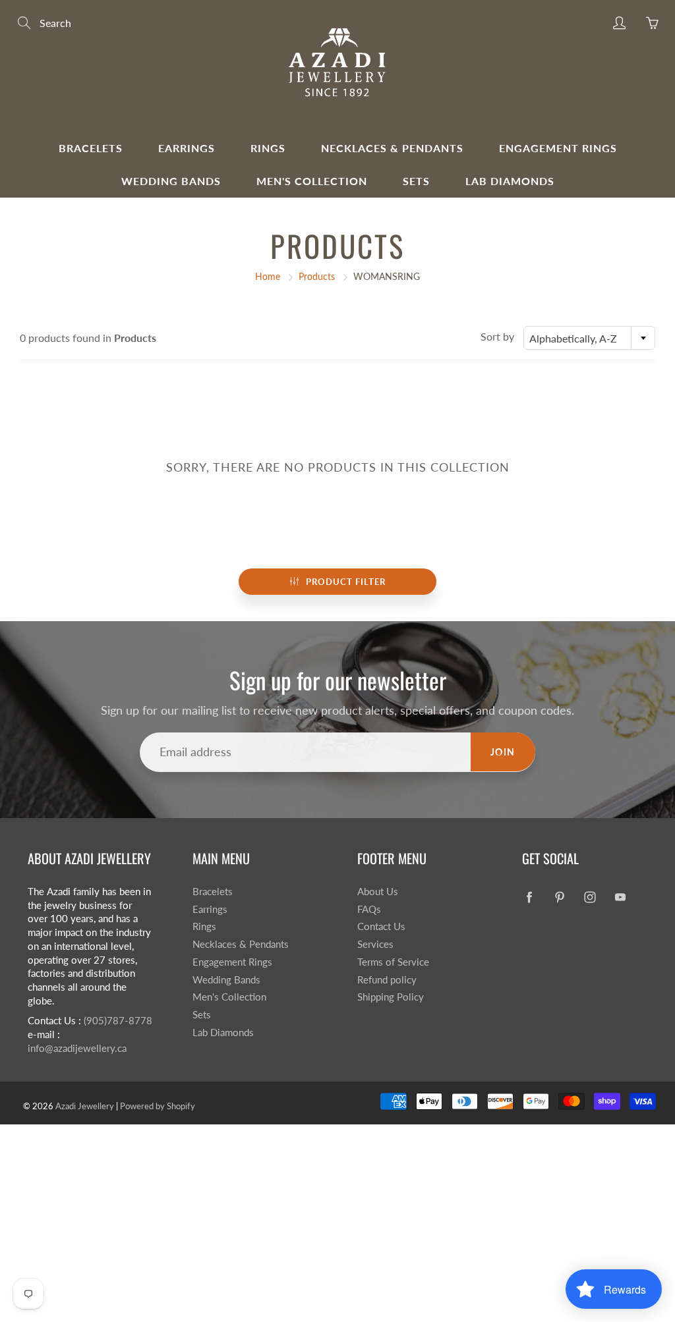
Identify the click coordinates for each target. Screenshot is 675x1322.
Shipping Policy (390, 997)
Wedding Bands (171, 181)
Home (267, 276)
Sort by (497, 336)
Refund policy (387, 979)
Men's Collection (311, 181)
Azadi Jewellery (84, 1106)
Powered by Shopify (157, 1106)
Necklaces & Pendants (392, 148)
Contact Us (381, 926)
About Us (377, 891)
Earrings (186, 148)
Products (317, 276)
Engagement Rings (558, 148)
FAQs (369, 909)
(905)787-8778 (118, 1020)
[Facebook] (529, 896)
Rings (267, 148)
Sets (416, 181)
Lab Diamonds (509, 181)
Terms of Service (393, 962)
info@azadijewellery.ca (77, 1048)
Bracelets (91, 148)
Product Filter (346, 581)
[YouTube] (619, 896)
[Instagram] (589, 896)
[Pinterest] (559, 896)
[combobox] (589, 338)
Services (375, 944)
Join (502, 751)
